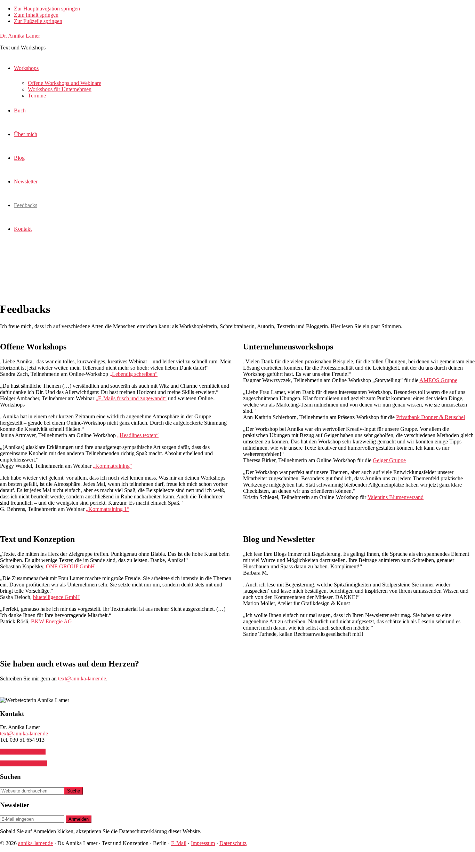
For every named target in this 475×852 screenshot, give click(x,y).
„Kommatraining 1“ (107, 509)
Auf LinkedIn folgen (23, 752)
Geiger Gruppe (389, 460)
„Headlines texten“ (138, 435)
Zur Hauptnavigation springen (47, 8)
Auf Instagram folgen (23, 763)
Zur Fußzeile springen (38, 21)
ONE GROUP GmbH (70, 566)
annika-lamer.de (35, 843)
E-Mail (178, 843)
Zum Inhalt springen (36, 15)
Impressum (203, 843)
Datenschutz (233, 843)
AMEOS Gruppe (438, 380)
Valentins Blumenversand (396, 497)
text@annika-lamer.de (82, 678)
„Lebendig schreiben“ (134, 374)
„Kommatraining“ (112, 466)
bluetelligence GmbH (56, 597)
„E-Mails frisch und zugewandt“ (131, 398)
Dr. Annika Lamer (20, 36)
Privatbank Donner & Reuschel (430, 417)
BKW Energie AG (51, 621)
